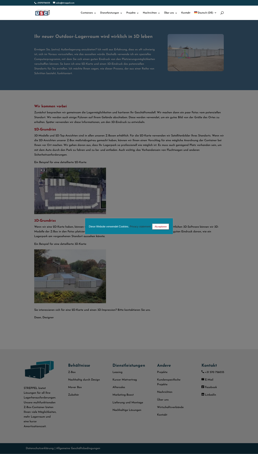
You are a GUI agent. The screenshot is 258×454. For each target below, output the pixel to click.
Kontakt (185, 13)
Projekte (130, 13)
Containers (87, 13)
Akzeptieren (161, 226)
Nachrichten (150, 13)
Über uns (169, 13)
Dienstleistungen (109, 13)
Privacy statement (140, 226)
